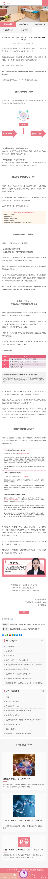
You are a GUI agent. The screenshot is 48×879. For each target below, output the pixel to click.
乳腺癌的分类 (11, 646)
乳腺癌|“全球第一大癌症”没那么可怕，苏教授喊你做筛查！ (25, 683)
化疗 (11, 619)
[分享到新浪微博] (10, 635)
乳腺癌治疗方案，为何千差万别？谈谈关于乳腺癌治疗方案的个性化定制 (25, 720)
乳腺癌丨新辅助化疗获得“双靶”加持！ (19, 711)
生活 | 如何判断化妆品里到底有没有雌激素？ (25, 629)
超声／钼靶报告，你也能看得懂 (17, 660)
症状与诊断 (23, 24)
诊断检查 (9, 651)
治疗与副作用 (39, 24)
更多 (42, 640)
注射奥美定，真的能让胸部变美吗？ (18, 733)
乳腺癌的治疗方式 (12, 706)
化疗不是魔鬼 (11, 729)
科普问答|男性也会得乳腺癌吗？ (17, 669)
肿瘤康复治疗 (8, 30)
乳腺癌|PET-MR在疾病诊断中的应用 (18, 678)
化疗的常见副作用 (12, 701)
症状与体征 (10, 655)
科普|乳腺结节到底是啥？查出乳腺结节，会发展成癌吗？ (25, 665)
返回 (24, 612)
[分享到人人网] (20, 635)
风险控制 (24, 30)
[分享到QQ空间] (13, 635)
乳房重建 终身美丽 (12, 715)
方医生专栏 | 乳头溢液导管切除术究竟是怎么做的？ (27, 624)
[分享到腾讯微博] (17, 635)
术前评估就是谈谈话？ (14, 724)
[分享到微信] (6, 635)
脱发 (7, 697)
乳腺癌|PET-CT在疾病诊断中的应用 (18, 674)
